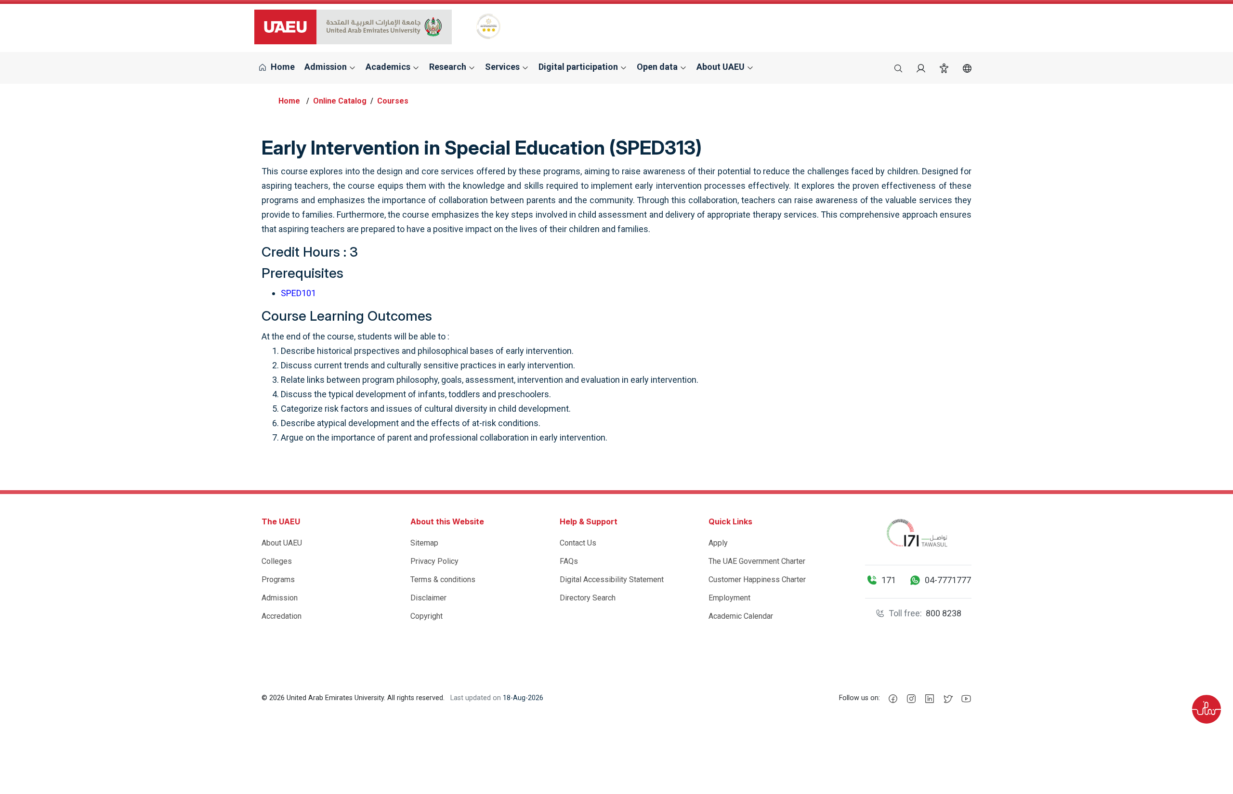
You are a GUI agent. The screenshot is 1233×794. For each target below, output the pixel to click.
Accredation (282, 616)
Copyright (426, 616)
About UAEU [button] (721, 67)
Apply (718, 542)
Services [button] (503, 67)
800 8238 (943, 613)
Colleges (277, 561)
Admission (280, 597)
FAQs (569, 561)
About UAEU (282, 542)
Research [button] (448, 67)
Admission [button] (326, 67)
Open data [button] (658, 67)
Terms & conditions (442, 579)
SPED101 (298, 293)
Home (282, 67)
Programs (278, 579)
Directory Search (588, 597)
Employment (729, 597)
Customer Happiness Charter (757, 579)
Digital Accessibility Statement (612, 579)
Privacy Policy (434, 561)
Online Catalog (340, 100)
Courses (392, 100)
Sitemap (424, 542)
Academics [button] (389, 67)
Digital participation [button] (579, 67)
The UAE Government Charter (756, 561)
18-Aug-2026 (523, 698)
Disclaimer (428, 597)
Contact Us (578, 542)
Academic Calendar (740, 616)
